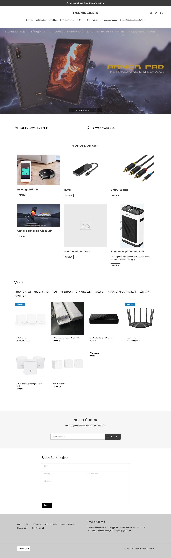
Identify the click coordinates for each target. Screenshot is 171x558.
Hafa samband (51, 524)
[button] (15, 315)
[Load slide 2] (79, 110)
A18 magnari (95, 353)
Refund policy (22, 528)
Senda (46, 505)
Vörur (27, 524)
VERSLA (22, 236)
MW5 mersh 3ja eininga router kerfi (29, 384)
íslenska (23, 548)
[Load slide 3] (81, 110)
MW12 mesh (22, 338)
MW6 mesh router (60, 383)
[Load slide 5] (86, 110)
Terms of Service (67, 524)
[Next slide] (93, 110)
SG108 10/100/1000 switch (101, 338)
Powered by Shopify (147, 548)
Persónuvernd (38, 528)
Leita (19, 524)
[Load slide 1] (77, 110)
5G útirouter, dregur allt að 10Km (66, 338)
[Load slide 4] (84, 110)
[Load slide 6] (88, 110)
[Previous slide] (72, 110)
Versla (22, 195)
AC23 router (132, 338)
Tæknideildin (85, 12)
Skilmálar (37, 524)
